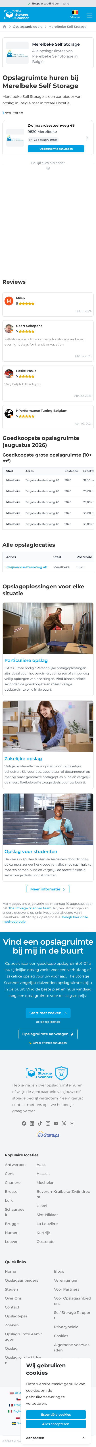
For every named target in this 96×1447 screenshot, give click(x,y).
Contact (12, 1307)
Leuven (12, 1242)
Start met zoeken (45, 1013)
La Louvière (47, 1224)
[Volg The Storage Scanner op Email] (72, 1123)
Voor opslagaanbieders (72, 1301)
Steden (11, 1289)
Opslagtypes (16, 1316)
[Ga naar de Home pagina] (16, 14)
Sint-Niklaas (47, 1215)
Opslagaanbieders (27, 27)
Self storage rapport (72, 1315)
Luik (9, 1200)
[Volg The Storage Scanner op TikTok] (40, 1123)
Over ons (13, 1298)
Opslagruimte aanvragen (56, 148)
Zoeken (12, 1325)
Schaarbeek (15, 1212)
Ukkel (42, 1206)
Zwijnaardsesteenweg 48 (26, 567)
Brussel (11, 1191)
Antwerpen (15, 1165)
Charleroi (13, 1182)
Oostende (45, 1242)
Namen (12, 1233)
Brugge (12, 1224)
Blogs (59, 1271)
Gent (9, 1174)
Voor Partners (66, 1289)
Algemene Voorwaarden (72, 1347)
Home (10, 1271)
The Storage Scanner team (30, 908)
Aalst (41, 1165)
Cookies (61, 1336)
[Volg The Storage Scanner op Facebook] (24, 1123)
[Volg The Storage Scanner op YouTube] (56, 1123)
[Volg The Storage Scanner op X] (64, 1123)
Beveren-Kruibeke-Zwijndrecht (63, 1194)
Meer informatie (45, 889)
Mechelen (45, 1182)
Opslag (11, 1348)
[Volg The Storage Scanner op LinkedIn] (32, 1123)
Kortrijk (43, 1233)
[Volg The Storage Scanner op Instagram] (48, 1123)
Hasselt (43, 1174)
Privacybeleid (66, 1327)
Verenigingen (66, 1280)
